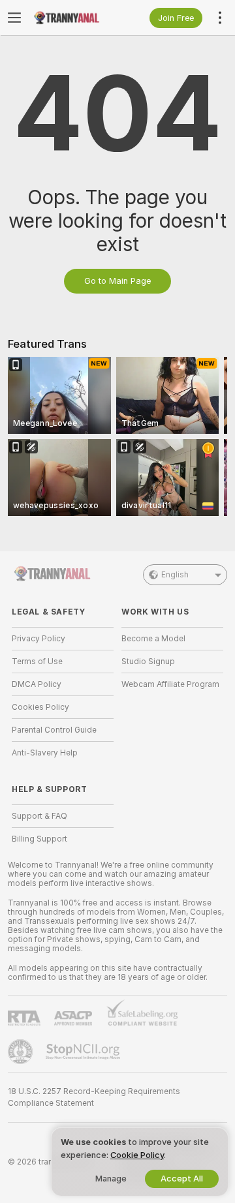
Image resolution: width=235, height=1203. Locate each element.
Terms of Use (37, 661)
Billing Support (39, 839)
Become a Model (153, 638)
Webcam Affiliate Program (170, 684)
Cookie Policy (137, 1155)
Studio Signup (148, 661)
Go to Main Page (117, 281)
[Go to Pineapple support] (21, 1051)
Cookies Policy (40, 707)
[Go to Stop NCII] (84, 1051)
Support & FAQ (39, 816)
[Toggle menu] (14, 17)
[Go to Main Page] (73, 17)
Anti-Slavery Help (45, 752)
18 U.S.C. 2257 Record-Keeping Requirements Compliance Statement (94, 1097)
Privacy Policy (38, 638)
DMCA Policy (36, 684)
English (175, 574)
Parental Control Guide (54, 730)
